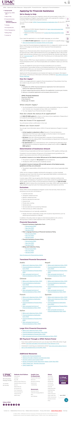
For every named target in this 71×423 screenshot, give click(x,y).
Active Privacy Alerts (56, 410)
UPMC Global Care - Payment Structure (34, 363)
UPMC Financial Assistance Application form (45, 22)
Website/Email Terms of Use (17, 410)
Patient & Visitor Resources (20, 381)
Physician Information (35, 377)
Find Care (68, 21)
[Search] (65, 2)
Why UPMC (50, 376)
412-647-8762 (5, 383)
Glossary (7, 25)
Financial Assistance (18, 391)
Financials (50, 386)
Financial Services (9, 19)
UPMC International (52, 397)
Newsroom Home (35, 391)
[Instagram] (6, 405)
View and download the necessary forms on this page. (38, 42)
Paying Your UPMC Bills (10, 13)
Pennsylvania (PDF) (30, 226)
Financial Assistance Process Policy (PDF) (34, 334)
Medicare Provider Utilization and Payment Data (36, 357)
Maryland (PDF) (29, 230)
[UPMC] (8, 3)
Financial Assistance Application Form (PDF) (35, 332)
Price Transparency (10, 30)
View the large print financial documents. (31, 255)
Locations (16, 377)
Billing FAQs (8, 32)
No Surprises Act (9, 27)
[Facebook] (4, 405)
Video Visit (68, 34)
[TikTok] (19, 405)
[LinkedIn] (9, 405)
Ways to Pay (8, 16)
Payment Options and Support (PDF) (33, 359)
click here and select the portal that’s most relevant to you (42, 343)
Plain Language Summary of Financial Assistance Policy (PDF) (40, 336)
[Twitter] (14, 405)
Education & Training (35, 381)
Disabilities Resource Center (20, 383)
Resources (33, 379)
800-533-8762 (6, 385)
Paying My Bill (8, 10)
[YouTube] (16, 405)
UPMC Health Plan (28, 365)
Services (16, 384)
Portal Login (67, 42)
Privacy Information (45, 410)
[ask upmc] (66, 400)
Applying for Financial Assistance (11, 22)
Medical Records (17, 386)
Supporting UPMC (52, 388)
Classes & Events (17, 393)
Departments (34, 383)
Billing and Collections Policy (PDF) (32, 265)
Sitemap (65, 410)
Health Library (17, 395)
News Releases (34, 396)
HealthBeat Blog (51, 390)
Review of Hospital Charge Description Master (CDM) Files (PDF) (41, 361)
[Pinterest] (11, 405)
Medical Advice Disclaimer (32, 410)
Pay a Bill (16, 379)
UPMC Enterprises (52, 393)
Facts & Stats (50, 377)
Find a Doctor (17, 376)
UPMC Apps (50, 391)
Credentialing (34, 384)
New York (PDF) (29, 228)
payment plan (29, 56)
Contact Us (8, 35)
